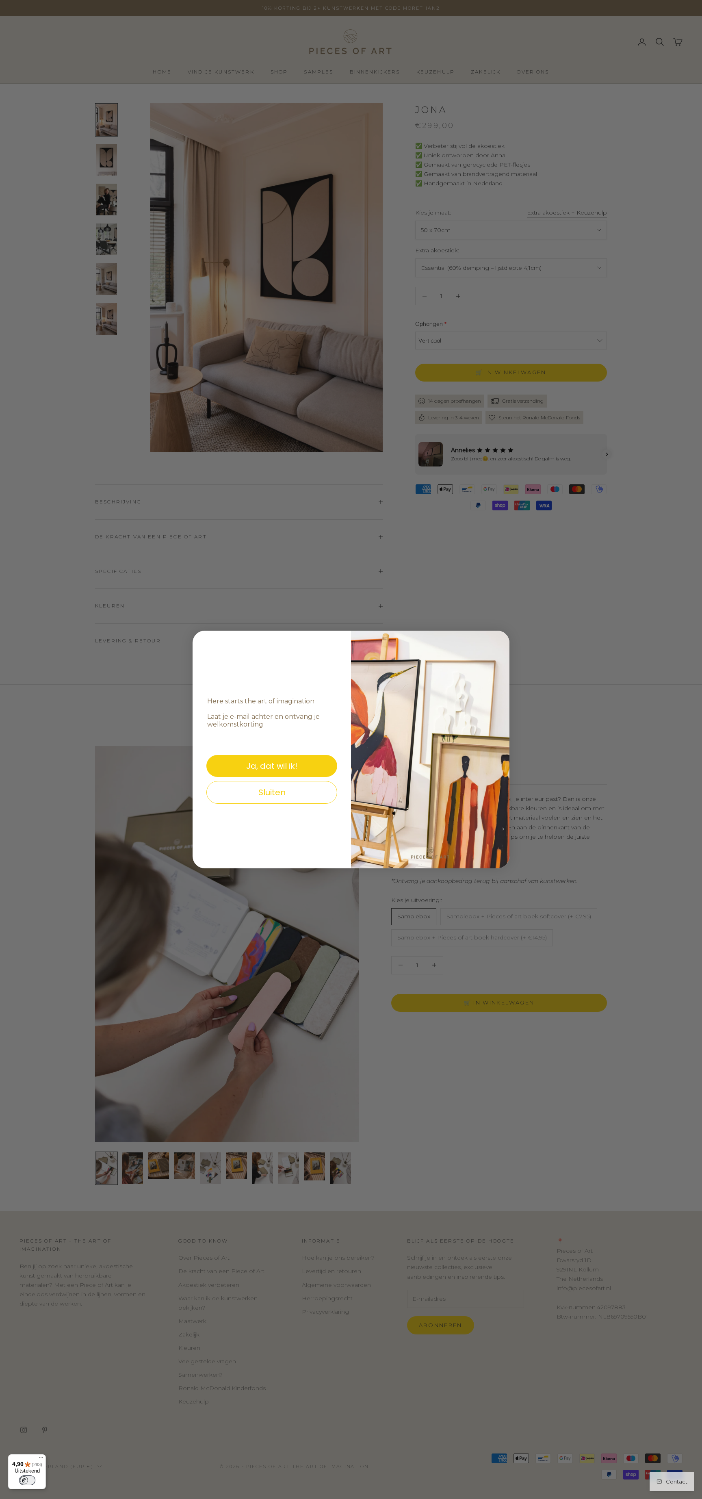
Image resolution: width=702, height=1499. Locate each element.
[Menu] (41, 1459)
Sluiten (272, 792)
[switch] (27, 1480)
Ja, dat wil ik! (271, 766)
